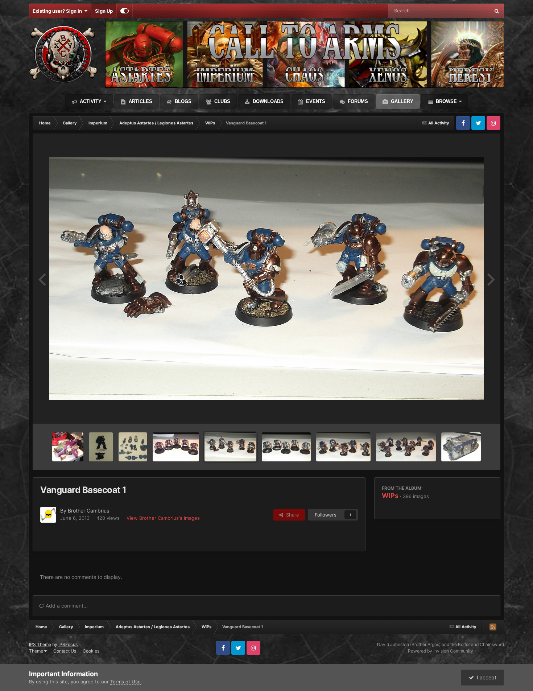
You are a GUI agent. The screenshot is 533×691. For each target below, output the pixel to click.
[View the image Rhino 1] (460, 446)
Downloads (267, 101)
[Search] (496, 11)
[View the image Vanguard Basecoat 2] (343, 446)
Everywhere (467, 10)
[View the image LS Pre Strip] (133, 446)
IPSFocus (68, 644)
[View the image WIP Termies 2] (176, 446)
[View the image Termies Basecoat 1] (286, 446)
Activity (90, 101)
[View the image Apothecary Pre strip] (101, 446)
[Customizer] (124, 11)
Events (315, 101)
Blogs (182, 101)
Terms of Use (125, 681)
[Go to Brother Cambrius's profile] (48, 515)
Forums (357, 101)
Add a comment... (66, 605)
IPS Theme (40, 644)
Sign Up (104, 11)
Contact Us (64, 651)
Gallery (401, 101)
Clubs (221, 101)
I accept (485, 677)
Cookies (91, 651)
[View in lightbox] (266, 278)
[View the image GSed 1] (67, 446)
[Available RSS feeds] (493, 627)
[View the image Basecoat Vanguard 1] (406, 446)
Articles (139, 101)
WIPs (390, 495)
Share (291, 515)
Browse (445, 101)
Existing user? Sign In (58, 11)
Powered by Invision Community (440, 651)
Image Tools (470, 411)
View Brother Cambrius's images (163, 518)
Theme (36, 651)
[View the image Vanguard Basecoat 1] (230, 446)
